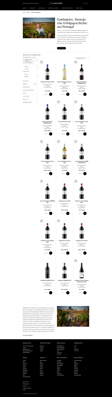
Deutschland (25, 370)
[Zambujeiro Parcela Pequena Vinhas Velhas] (81, 270)
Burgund (41, 373)
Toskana (41, 365)
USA (24, 375)
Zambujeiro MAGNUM (64, 280)
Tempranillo (76, 363)
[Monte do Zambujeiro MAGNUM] (81, 72)
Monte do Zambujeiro (47, 81)
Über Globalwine (60, 345)
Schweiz (24, 366)
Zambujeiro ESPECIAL (47, 280)
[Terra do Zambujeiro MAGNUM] (47, 191)
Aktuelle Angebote (26, 352)
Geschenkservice (26, 349)
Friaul (41, 370)
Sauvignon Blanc (60, 363)
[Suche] (83, 3)
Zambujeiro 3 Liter (64, 201)
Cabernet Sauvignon (78, 360)
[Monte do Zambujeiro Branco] (64, 72)
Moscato (58, 366)
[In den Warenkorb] (50, 94)
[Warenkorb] (88, 3)
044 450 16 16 (31, 3)
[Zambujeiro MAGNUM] (64, 270)
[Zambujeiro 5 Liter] (64, 231)
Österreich (25, 368)
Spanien (24, 360)
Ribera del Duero (43, 360)
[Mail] (37, 3)
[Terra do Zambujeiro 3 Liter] (81, 112)
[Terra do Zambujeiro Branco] (64, 151)
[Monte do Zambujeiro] (47, 72)
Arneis (58, 371)
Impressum (59, 354)
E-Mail (24, 389)
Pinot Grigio (59, 362)
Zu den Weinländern (26, 376)
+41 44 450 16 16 (29, 345)
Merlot (75, 362)
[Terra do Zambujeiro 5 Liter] (47, 151)
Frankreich (25, 363)
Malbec (75, 365)
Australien (25, 373)
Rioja (41, 362)
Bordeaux (41, 371)
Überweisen (76, 349)
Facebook (42, 347)
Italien (24, 362)
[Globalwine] (56, 3)
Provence (41, 375)
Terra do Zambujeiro (64, 121)
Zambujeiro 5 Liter (64, 240)
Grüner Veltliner (60, 365)
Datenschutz (59, 352)
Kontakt (24, 347)
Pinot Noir (76, 368)
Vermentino (59, 373)
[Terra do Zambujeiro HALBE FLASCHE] (81, 151)
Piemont (41, 366)
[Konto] (86, 3)
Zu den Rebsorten (60, 375)
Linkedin (41, 349)
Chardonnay (59, 360)
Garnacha (76, 371)
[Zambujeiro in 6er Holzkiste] (47, 231)
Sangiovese (76, 370)
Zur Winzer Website (28, 335)
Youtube (41, 350)
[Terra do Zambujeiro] (64, 112)
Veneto (41, 368)
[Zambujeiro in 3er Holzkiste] (81, 191)
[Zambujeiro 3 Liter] (64, 191)
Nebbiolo (76, 366)
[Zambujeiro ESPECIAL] (47, 270)
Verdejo (58, 370)
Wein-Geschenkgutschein (27, 350)
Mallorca (41, 363)
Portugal (24, 365)
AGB (58, 350)
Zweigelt (75, 373)
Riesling (58, 368)
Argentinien (25, 371)
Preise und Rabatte (60, 347)
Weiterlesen (61, 48)
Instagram (42, 345)
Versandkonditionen (60, 349)
